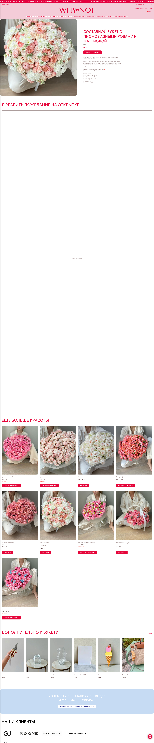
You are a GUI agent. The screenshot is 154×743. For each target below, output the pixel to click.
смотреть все (148, 633)
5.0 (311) (150, 11)
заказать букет (139, 4)
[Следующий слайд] (73, 57)
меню (7, 4)
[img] (85, 655)
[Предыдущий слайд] (3, 57)
